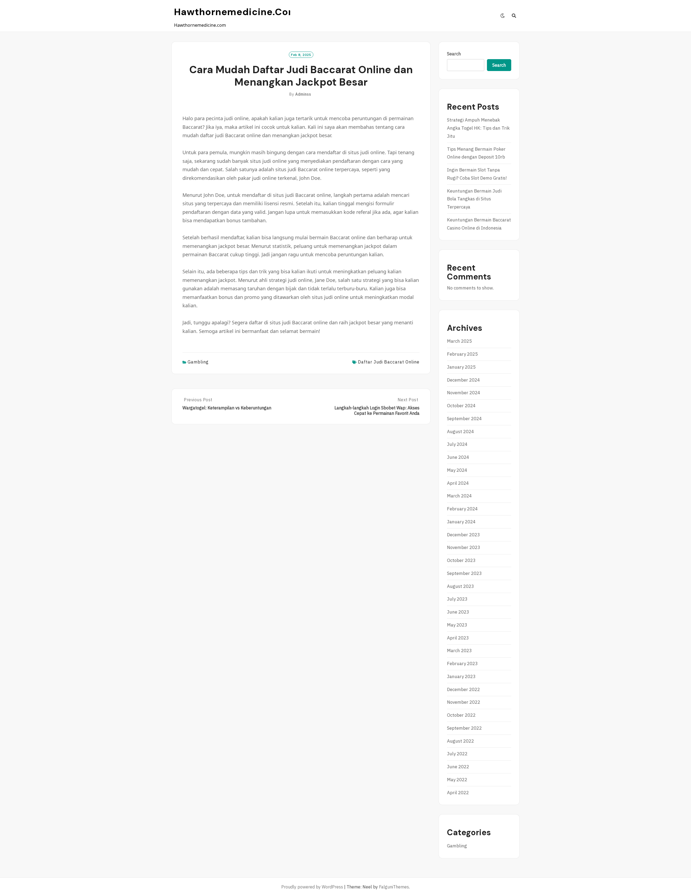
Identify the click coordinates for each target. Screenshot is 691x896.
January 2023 (461, 676)
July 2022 (457, 754)
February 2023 (462, 663)
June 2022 (458, 767)
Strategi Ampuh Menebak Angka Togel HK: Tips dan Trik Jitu (478, 128)
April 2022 (458, 793)
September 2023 (464, 573)
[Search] (514, 15)
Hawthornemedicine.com (235, 12)
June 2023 (458, 612)
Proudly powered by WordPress (312, 887)
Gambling (198, 362)
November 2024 (463, 393)
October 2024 (461, 406)
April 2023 (458, 638)
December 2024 (463, 380)
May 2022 (457, 780)
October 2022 (461, 715)
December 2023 (463, 535)
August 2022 (460, 741)
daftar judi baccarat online (388, 362)
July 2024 (457, 444)
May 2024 (457, 470)
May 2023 (457, 625)
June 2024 (458, 457)
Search (454, 54)
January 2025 (461, 367)
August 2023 (460, 586)
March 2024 (459, 496)
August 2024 (460, 431)
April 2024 (458, 483)
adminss (303, 94)
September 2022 (464, 728)
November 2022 (463, 702)
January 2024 (461, 522)
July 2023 (457, 599)
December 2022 (463, 689)
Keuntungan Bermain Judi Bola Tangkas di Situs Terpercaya (474, 199)
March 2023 (459, 651)
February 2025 (462, 354)
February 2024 (462, 509)
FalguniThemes (394, 887)
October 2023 (461, 560)
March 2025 (459, 341)
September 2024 (464, 419)
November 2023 (463, 547)
